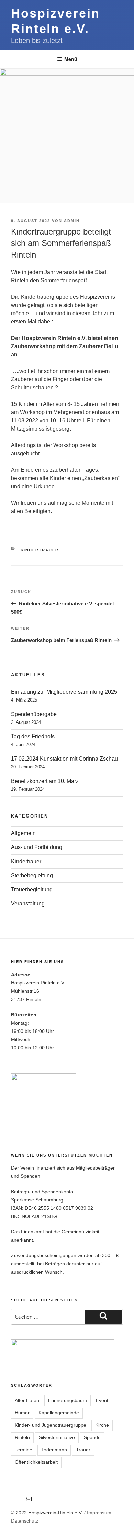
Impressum (99, 1512)
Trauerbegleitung (32, 889)
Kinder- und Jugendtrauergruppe (50, 1425)
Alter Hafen (27, 1400)
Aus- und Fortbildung (36, 847)
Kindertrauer (40, 550)
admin (72, 221)
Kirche (102, 1425)
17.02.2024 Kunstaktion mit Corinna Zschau (64, 759)
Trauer (83, 1449)
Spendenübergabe (34, 714)
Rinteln (22, 1437)
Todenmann (54, 1449)
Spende (92, 1437)
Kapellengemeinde (58, 1412)
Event (102, 1400)
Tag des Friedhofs (33, 736)
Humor (22, 1412)
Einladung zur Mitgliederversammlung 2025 (64, 692)
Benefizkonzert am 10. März (45, 781)
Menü (70, 59)
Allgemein (23, 833)
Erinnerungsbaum (67, 1400)
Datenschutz (24, 1521)
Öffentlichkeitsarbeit (36, 1462)
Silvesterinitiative (57, 1437)
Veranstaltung (28, 904)
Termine (23, 1449)
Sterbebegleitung (32, 875)
